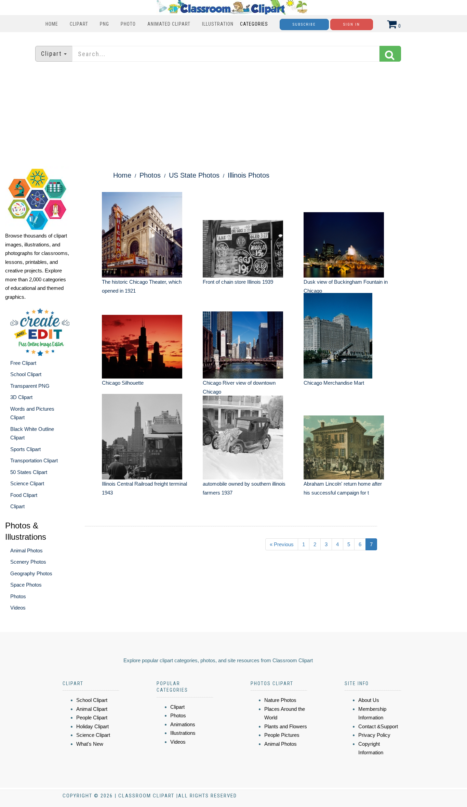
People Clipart (91, 717)
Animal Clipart (91, 709)
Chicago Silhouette (123, 383)
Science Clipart (27, 483)
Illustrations (183, 733)
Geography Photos (31, 573)
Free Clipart (23, 363)
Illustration (218, 24)
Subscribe (304, 24)
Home (51, 24)
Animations (182, 724)
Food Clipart (23, 495)
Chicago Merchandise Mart (334, 383)
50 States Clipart (28, 472)
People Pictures (281, 735)
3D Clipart (21, 397)
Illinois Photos (248, 175)
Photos (18, 596)
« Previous (282, 544)
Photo (128, 24)
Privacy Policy (374, 735)
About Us (368, 700)
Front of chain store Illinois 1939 (238, 282)
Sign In (351, 24)
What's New (89, 744)
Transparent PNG (30, 386)
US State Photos (194, 175)
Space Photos (26, 585)
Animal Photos (26, 550)
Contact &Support (378, 726)
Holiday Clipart (92, 726)
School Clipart (25, 374)
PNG (104, 24)
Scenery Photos (28, 562)
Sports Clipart (25, 449)
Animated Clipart (168, 24)
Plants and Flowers (285, 726)
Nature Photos (280, 700)
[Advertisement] (233, 115)
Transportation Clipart (34, 460)
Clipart (79, 24)
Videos (18, 608)
